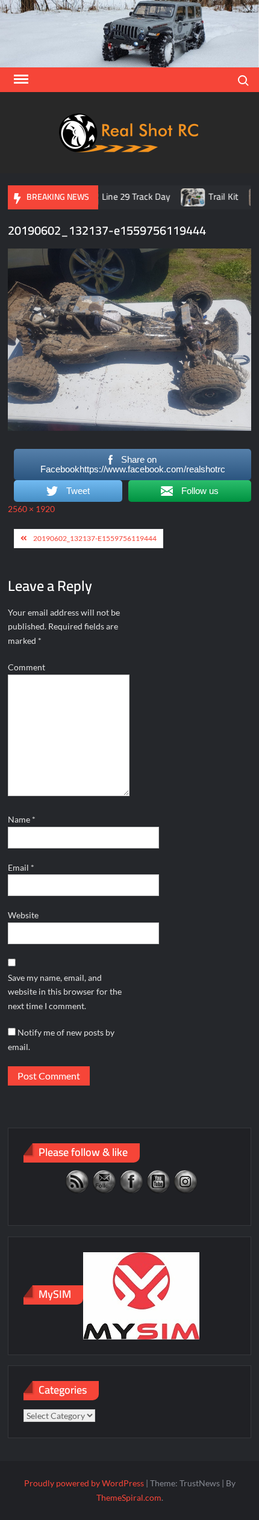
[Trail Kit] (179, 196)
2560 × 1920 (31, 509)
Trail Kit (208, 196)
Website (23, 915)
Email (21, 867)
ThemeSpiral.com (128, 1497)
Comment (26, 667)
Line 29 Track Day (121, 196)
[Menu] (20, 79)
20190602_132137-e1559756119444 (95, 538)
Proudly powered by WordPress (84, 1483)
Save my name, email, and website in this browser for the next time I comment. (65, 992)
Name (22, 819)
